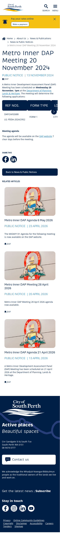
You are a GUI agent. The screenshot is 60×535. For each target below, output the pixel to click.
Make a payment (20, 24)
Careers (49, 523)
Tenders (7, 526)
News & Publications (40, 38)
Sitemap (19, 526)
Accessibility (36, 523)
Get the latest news (17, 491)
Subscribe (43, 491)
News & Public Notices (21, 41)
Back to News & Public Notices (21, 172)
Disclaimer (21, 523)
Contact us (20, 459)
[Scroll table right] (54, 111)
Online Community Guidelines (28, 520)
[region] (30, 111)
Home (10, 38)
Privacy (6, 520)
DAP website (45, 136)
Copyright (8, 523)
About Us (21, 38)
